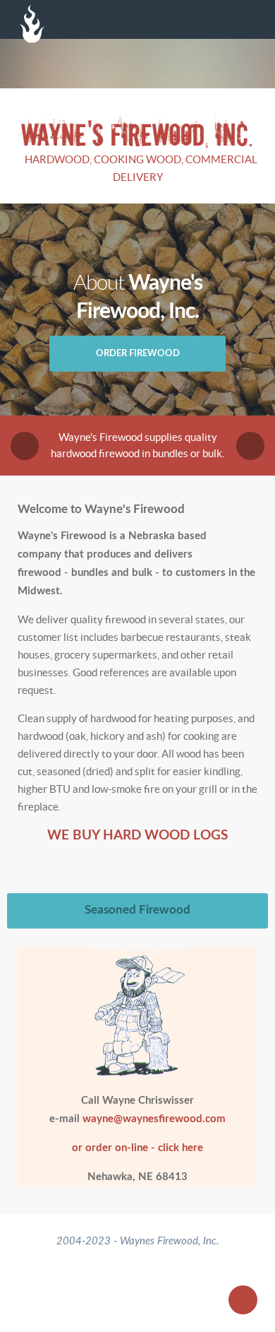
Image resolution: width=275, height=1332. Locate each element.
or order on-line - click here (137, 1148)
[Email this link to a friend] (253, 535)
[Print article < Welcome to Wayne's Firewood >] (237, 535)
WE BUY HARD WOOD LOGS (137, 835)
